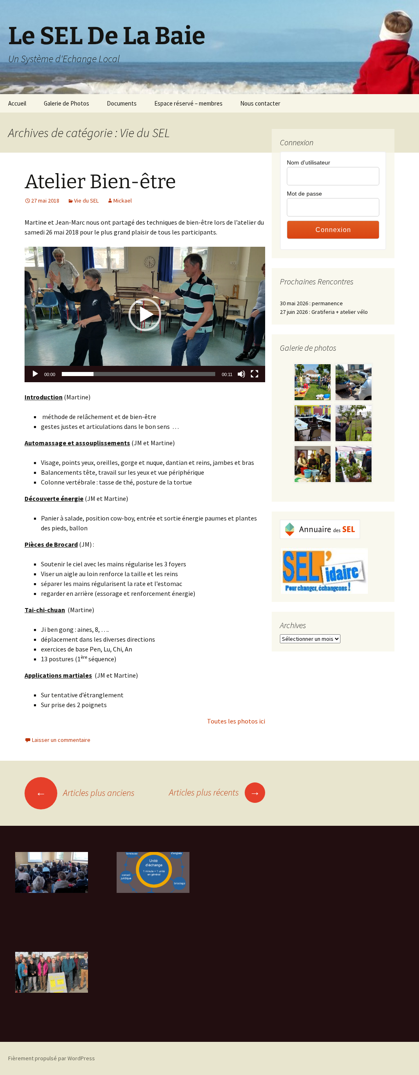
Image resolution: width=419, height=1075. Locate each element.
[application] (145, 314)
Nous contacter (260, 103)
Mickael (122, 200)
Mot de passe (304, 193)
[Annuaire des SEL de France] (320, 528)
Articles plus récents (214, 792)
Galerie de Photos (66, 103)
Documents (122, 103)
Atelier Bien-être (100, 182)
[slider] (138, 374)
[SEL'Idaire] (324, 570)
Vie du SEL (86, 200)
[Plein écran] (254, 374)
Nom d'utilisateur (308, 162)
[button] (144, 314)
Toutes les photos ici (236, 721)
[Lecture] (35, 374)
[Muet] (241, 374)
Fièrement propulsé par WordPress (51, 1058)
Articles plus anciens (85, 792)
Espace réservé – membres (188, 103)
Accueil (17, 103)
